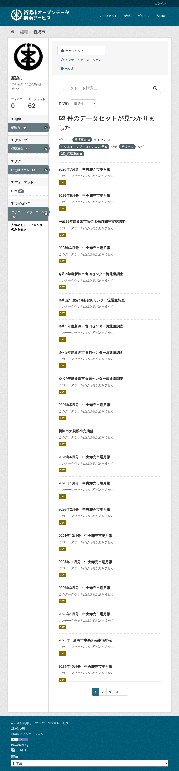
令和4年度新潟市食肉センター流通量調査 (91, 378)
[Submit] (155, 88)
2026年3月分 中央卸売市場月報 (84, 587)
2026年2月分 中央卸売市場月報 (84, 509)
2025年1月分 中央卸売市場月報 (84, 613)
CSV (62, 182)
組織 (127, 15)
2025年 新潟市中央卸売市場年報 (85, 640)
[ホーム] (13, 31)
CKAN (18, 749)
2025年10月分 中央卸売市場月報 (85, 666)
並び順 (63, 103)
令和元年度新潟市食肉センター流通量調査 (92, 300)
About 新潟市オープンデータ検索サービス (40, 723)
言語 (14, 756)
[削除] (89, 140)
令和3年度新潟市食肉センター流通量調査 (91, 325)
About (161, 15)
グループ (144, 15)
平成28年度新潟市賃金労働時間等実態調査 (92, 221)
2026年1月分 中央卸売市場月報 (84, 483)
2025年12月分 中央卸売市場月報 (85, 535)
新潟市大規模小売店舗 (76, 430)
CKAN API (18, 728)
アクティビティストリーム (83, 59)
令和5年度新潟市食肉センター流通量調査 (91, 273)
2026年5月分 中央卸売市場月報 (84, 404)
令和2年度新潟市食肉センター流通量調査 (91, 352)
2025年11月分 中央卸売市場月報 (85, 561)
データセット (108, 15)
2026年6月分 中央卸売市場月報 (84, 195)
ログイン (160, 3)
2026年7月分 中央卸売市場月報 (84, 169)
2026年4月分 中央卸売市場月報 (84, 456)
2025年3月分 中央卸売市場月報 (84, 247)
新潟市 (39, 32)
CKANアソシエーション (27, 734)
